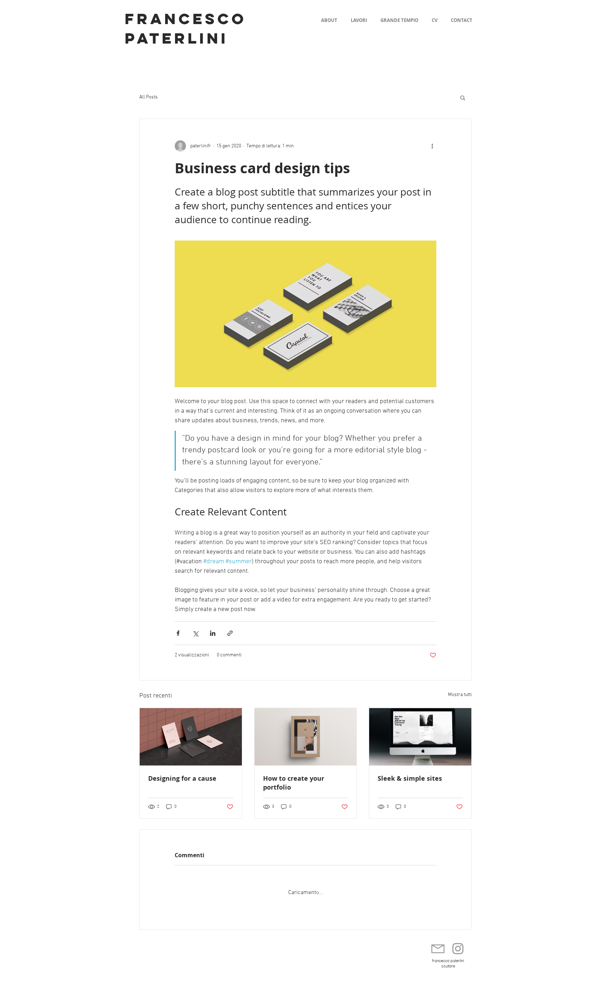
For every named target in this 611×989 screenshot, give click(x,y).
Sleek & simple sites (410, 778)
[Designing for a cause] (191, 736)
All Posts (148, 97)
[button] (462, 97)
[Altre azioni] (432, 146)
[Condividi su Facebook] (178, 633)
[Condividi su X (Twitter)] (195, 633)
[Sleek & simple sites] (420, 736)
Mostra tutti (460, 695)
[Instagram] (457, 941)
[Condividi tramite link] (230, 633)
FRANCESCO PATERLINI (185, 28)
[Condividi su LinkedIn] (212, 633)
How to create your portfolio (293, 783)
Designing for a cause (182, 778)
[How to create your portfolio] (306, 736)
